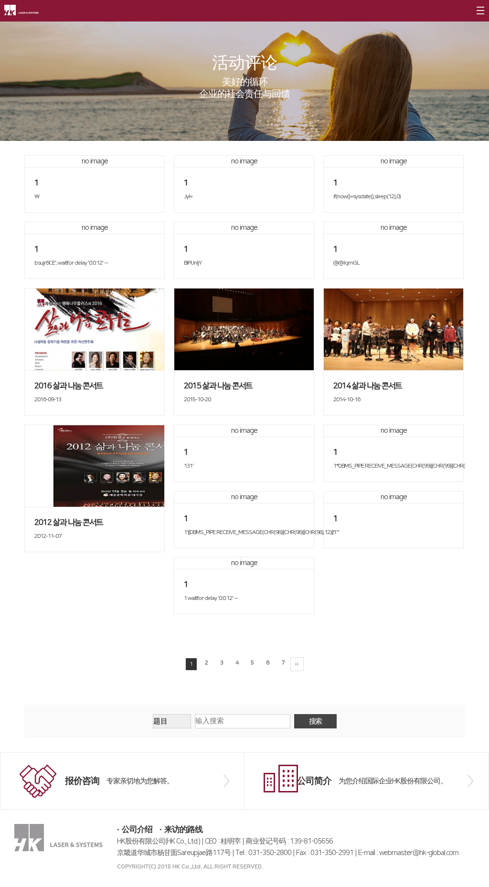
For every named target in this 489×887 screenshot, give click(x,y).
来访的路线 (183, 829)
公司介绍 (137, 829)
